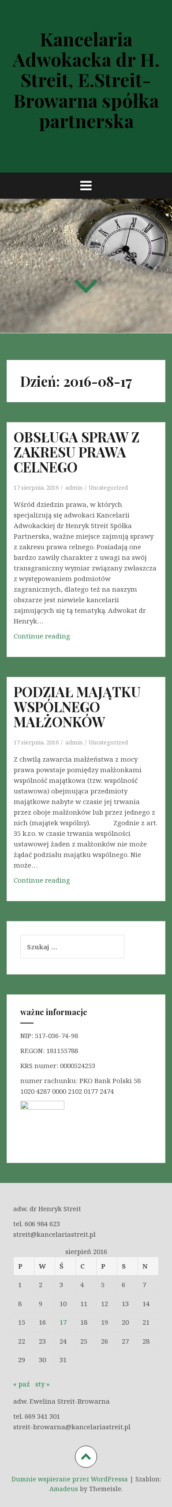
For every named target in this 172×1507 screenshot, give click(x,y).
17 (63, 1322)
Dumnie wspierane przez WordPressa (69, 1479)
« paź (21, 1383)
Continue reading (45, 638)
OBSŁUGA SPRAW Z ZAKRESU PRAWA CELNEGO (76, 451)
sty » (42, 1383)
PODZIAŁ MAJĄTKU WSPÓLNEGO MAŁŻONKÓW (77, 706)
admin (73, 487)
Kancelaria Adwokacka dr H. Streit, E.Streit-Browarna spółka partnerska (86, 79)
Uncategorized (108, 487)
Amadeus (63, 1488)
